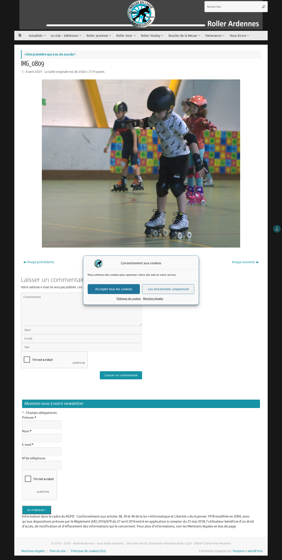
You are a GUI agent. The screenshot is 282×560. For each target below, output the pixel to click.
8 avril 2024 (34, 72)
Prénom (29, 418)
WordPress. (255, 551)
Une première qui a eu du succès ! (49, 54)
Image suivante (243, 262)
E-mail (27, 445)
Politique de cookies (129, 298)
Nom (27, 431)
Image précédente (40, 262)
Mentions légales (153, 298)
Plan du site (58, 551)
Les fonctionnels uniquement (168, 289)
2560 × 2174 (87, 72)
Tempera (238, 551)
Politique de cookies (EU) (88, 551)
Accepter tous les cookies (113, 289)
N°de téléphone (33, 458)
